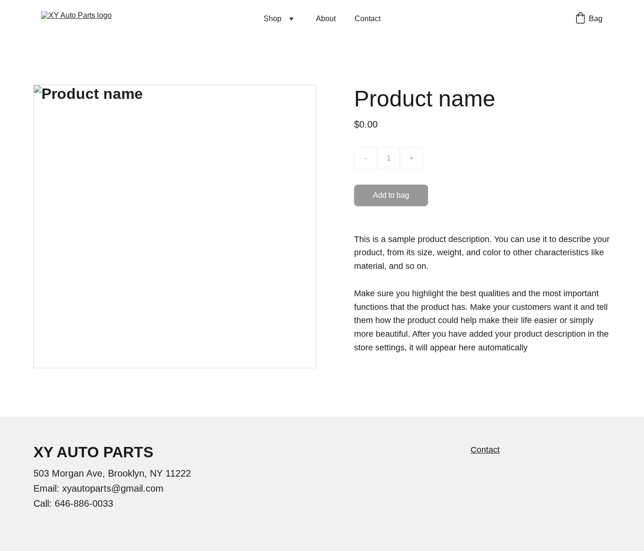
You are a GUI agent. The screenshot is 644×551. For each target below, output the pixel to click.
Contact (367, 19)
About (326, 19)
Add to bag (391, 195)
